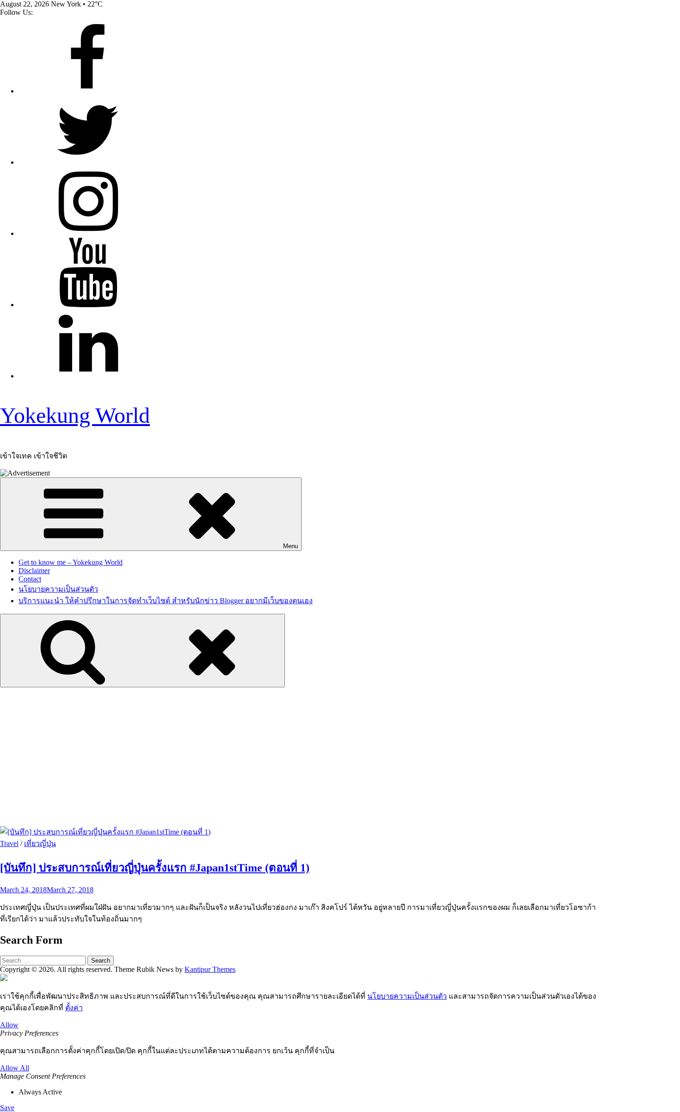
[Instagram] (88, 233)
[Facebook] (88, 91)
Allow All (14, 1068)
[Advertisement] (340, 757)
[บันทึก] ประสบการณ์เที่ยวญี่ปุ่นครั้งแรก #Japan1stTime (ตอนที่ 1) (154, 868)
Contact (30, 579)
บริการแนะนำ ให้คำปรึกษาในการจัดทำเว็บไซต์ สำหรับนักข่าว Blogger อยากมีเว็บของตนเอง (166, 601)
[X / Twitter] (88, 162)
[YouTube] (88, 305)
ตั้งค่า (74, 1008)
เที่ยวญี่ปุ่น (40, 843)
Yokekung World (75, 415)
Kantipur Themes (210, 969)
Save (7, 1108)
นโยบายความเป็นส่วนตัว (58, 589)
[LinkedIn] (88, 376)
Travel (9, 843)
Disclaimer (34, 571)
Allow (9, 1025)
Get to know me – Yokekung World (71, 562)
